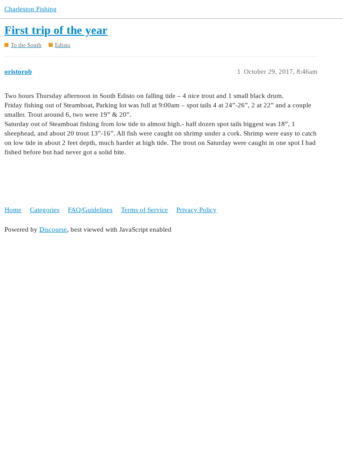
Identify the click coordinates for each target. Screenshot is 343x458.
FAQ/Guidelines (90, 209)
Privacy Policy (196, 209)
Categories (44, 209)
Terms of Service (144, 209)
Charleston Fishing (30, 9)
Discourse (53, 229)
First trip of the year (56, 30)
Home (12, 209)
